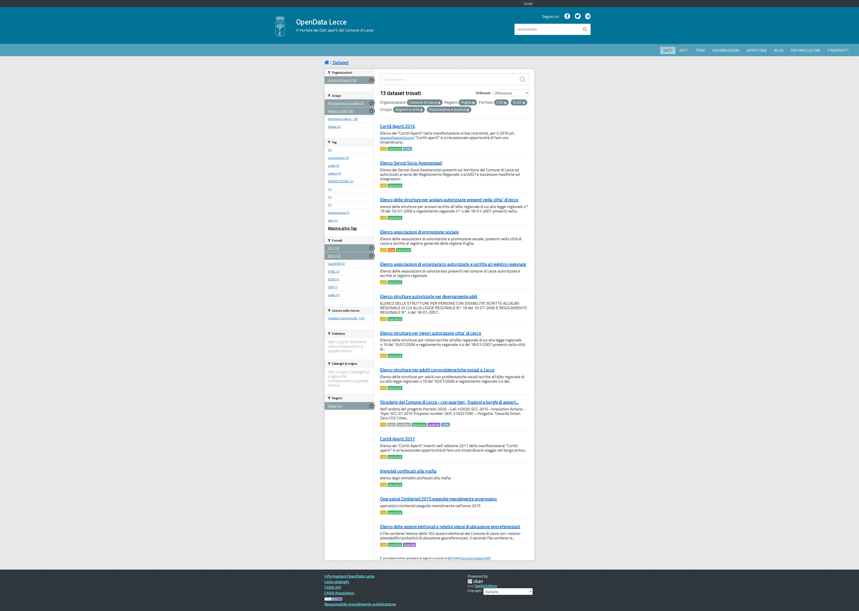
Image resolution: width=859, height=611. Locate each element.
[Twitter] (577, 16)
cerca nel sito (527, 29)
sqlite (391, 425)
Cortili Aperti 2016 (397, 126)
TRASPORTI (837, 50)
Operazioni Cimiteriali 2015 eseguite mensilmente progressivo (438, 498)
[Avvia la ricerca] (585, 29)
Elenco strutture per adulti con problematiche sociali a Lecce (437, 369)
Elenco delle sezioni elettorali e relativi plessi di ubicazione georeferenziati (450, 526)
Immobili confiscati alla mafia (408, 470)
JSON (391, 250)
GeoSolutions (486, 586)
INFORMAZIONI (726, 50)
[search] (522, 79)
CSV (383, 149)
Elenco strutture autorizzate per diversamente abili (428, 296)
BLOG (779, 50)
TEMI (700, 50)
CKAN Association (339, 593)
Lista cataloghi (336, 582)
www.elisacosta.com (397, 138)
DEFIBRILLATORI (806, 50)
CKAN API (332, 587)
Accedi (528, 3)
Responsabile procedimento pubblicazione (360, 604)
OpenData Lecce (335, 25)
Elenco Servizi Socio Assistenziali (411, 162)
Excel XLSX (394, 149)
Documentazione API (474, 558)
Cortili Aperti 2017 (397, 438)
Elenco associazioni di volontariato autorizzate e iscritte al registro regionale (453, 264)
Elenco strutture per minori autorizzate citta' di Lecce (430, 333)
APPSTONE (757, 50)
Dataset (341, 62)
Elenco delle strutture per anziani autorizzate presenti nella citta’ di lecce (449, 199)
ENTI (683, 50)
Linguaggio (475, 590)
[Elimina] (439, 103)
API (450, 558)
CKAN (475, 581)
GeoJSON (433, 425)
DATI (667, 50)
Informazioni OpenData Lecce (349, 576)
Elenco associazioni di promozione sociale (419, 231)
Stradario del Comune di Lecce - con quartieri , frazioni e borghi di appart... (449, 402)
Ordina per (483, 92)
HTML (407, 149)
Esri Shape (404, 425)
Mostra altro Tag (342, 228)
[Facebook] (567, 16)
